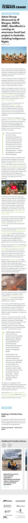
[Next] (9, 445)
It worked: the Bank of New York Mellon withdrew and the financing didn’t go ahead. (13, 212)
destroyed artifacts (14, 259)
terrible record (15, 104)
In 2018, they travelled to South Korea (15, 166)
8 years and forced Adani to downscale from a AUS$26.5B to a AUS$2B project (14, 248)
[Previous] (3, 445)
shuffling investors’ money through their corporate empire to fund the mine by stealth (13, 231)
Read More (6, 487)
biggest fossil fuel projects (8, 95)
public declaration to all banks (14, 119)
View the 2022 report (7, 427)
